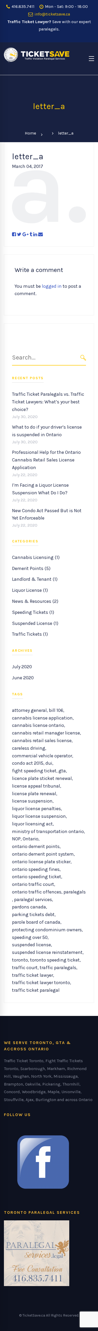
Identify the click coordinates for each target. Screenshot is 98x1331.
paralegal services (33, 899)
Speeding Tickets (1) (33, 612)
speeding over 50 (30, 937)
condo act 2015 (27, 763)
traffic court (25, 967)
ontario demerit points (36, 846)
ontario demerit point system (43, 854)
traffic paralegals (58, 967)
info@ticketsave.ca (51, 14)
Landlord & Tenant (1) (34, 579)
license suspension (32, 801)
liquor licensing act (32, 824)
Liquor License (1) (30, 590)
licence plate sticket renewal (42, 778)
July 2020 (22, 667)
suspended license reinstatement (47, 952)
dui (48, 763)
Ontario (30, 839)
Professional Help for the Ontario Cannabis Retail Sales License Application (46, 459)
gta (62, 771)
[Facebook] (14, 234)
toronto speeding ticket (55, 960)
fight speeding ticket (34, 771)
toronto (20, 960)
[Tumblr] (31, 234)
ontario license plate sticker (41, 862)
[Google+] (25, 234)
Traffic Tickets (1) (30, 634)
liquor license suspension (39, 816)
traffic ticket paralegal (36, 990)
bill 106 (56, 710)
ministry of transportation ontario (48, 831)
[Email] (40, 234)
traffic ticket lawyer (32, 975)
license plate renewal (34, 793)
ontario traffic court (33, 884)
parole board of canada (36, 922)
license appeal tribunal (36, 786)
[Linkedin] (35, 234)
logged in (52, 286)
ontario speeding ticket (36, 877)
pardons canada (29, 907)
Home (30, 133)
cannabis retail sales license (42, 740)
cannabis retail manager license (46, 733)
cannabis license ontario (38, 725)
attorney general (29, 710)
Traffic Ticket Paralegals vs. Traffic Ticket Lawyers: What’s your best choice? (48, 401)
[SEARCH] (83, 358)
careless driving (28, 748)
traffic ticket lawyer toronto (41, 982)
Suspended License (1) (35, 623)
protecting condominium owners (47, 930)
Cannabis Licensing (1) (36, 557)
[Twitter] (19, 234)
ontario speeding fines (36, 869)
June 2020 (23, 678)
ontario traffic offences (36, 892)
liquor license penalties (36, 808)
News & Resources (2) (35, 601)
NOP (16, 839)
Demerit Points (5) (31, 568)
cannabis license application (42, 718)
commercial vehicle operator (42, 756)
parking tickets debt (33, 914)
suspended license (31, 945)
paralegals (75, 892)
